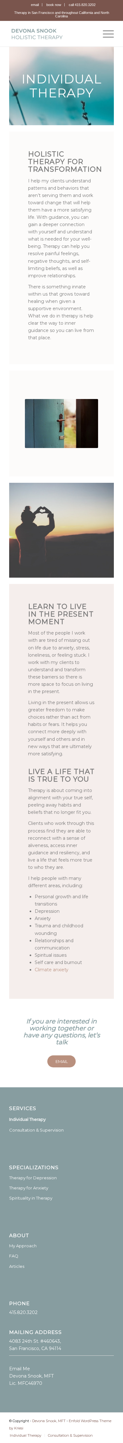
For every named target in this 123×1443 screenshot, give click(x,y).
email (35, 5)
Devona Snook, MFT (49, 1421)
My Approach (23, 1245)
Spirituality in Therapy (30, 1197)
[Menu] (105, 33)
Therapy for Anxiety (28, 1187)
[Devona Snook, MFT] (51, 33)
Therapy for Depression (33, 1177)
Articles (16, 1266)
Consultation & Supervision (36, 1130)
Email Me (19, 1369)
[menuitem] (35, 4)
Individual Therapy (27, 1119)
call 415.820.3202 (82, 5)
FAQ (13, 1255)
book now (53, 5)
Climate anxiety (51, 970)
